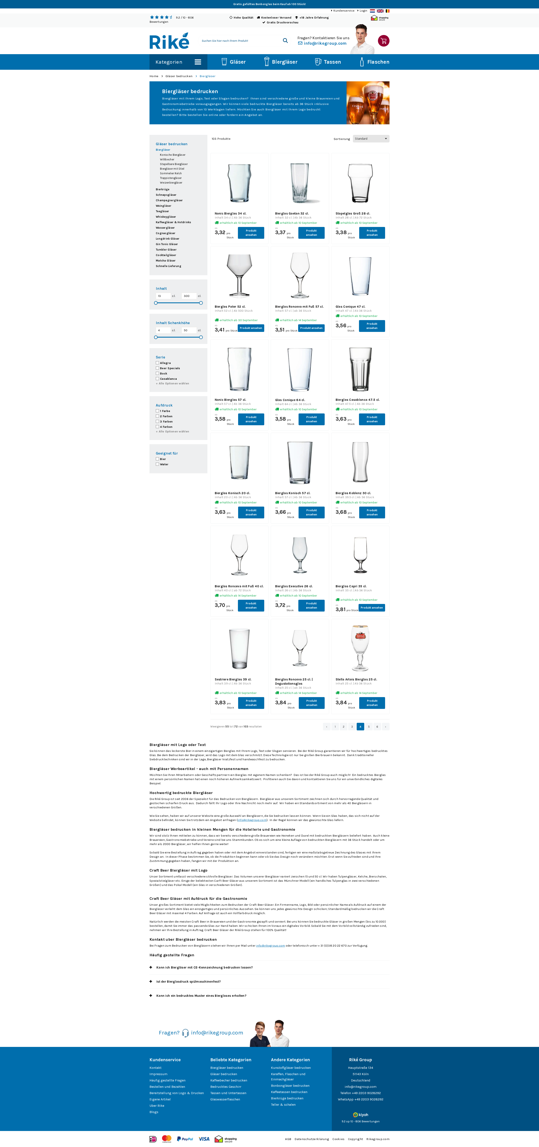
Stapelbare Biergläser (174, 164)
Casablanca (168, 379)
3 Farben (166, 421)
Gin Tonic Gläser (167, 244)
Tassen (332, 62)
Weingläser (163, 205)
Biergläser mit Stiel (172, 168)
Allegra (165, 363)
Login (363, 10)
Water (164, 464)
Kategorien (168, 62)
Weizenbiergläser (171, 182)
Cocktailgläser (166, 255)
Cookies (338, 1139)
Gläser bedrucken (178, 76)
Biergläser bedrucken (226, 1068)
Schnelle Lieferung (168, 266)
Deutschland (360, 1080)
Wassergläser (165, 227)
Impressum (158, 1074)
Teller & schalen (283, 1105)
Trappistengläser (170, 178)
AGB (288, 1139)
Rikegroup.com (378, 1139)
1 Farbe (165, 411)
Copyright (355, 1139)
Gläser (238, 62)
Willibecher (167, 159)
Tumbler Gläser (166, 249)
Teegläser (162, 211)
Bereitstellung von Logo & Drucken (176, 1093)
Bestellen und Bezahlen (167, 1087)
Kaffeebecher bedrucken (228, 1080)
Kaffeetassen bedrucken (289, 1092)
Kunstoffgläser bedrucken (291, 1068)
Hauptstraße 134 (360, 1068)
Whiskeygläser (166, 216)
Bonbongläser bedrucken (290, 1086)
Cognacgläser (165, 233)
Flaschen (378, 62)
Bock (163, 373)
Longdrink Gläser (167, 238)
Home (153, 76)
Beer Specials (170, 368)
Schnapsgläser (166, 194)
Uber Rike (156, 1106)
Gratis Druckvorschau (283, 22)
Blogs (153, 1112)
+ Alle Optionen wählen (172, 383)
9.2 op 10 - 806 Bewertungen (361, 1121)
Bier (163, 459)
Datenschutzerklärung (312, 1139)
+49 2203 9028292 (366, 1093)
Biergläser (285, 62)
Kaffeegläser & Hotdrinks (173, 222)
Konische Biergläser (172, 154)
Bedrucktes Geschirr (225, 1087)
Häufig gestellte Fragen (167, 1080)
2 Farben (166, 416)
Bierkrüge (162, 189)
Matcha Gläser (166, 260)
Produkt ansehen (251, 232)
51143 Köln (361, 1074)
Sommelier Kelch (171, 173)
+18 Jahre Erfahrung (314, 17)
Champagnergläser (169, 200)
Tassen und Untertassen (228, 1093)
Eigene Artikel (160, 1099)
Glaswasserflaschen (225, 1099)
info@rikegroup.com (325, 43)
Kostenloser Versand (276, 17)
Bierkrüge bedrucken (287, 1098)
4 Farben (166, 427)
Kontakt (155, 1068)
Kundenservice (343, 10)
